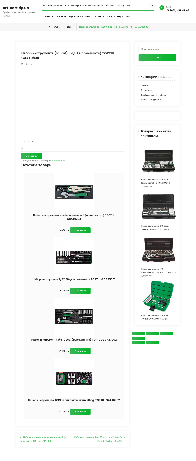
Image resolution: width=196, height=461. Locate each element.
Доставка (99, 16)
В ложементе (58, 160)
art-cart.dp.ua (16, 7)
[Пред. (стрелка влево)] (138, 342)
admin (30, 64)
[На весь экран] (166, 333)
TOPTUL (144, 85)
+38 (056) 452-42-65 (177, 10)
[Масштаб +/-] (138, 338)
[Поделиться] (152, 333)
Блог (128, 16)
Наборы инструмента (151, 99)
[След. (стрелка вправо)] (152, 342)
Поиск (157, 58)
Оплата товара (115, 16)
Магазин (49, 16)
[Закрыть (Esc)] (138, 333)
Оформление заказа (80, 16)
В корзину (31, 156)
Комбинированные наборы (153, 95)
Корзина (61, 16)
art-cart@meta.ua (54, 5)
